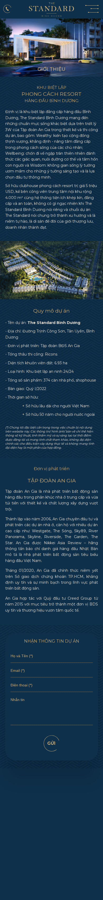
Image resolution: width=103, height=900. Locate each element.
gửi (51, 743)
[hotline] (8, 9)
